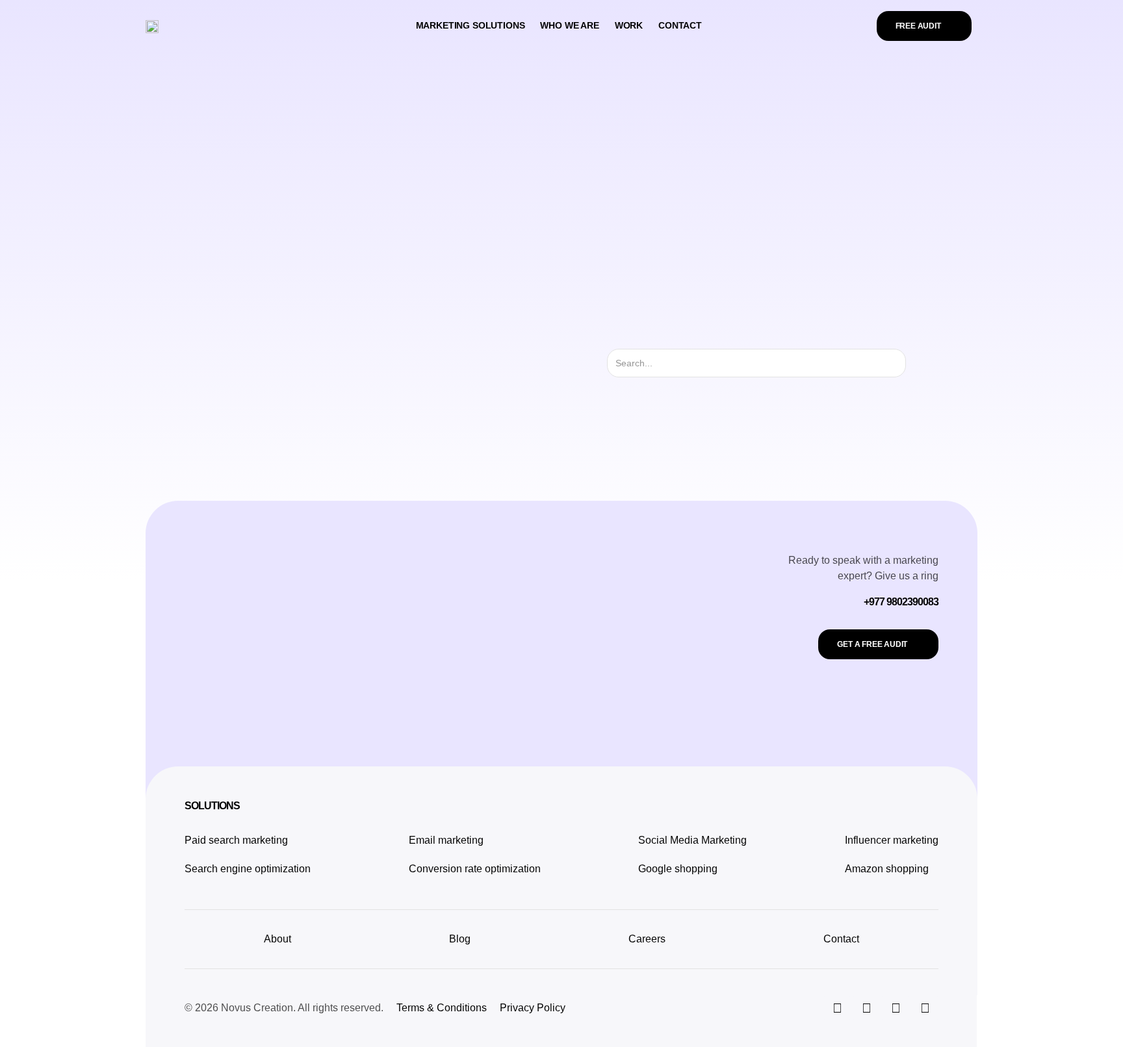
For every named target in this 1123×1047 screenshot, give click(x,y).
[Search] (917, 363)
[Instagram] (837, 1008)
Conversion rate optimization (475, 868)
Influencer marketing (891, 840)
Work (629, 25)
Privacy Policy (532, 1007)
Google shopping (677, 868)
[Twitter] (866, 1008)
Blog (460, 938)
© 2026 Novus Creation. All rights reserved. (284, 1007)
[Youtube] (925, 1008)
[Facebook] (896, 1008)
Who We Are (569, 25)
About (277, 938)
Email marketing (446, 840)
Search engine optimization (248, 868)
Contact (680, 25)
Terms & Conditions (441, 1007)
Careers (646, 938)
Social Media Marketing (692, 840)
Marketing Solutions (470, 25)
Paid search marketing (236, 840)
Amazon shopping (887, 868)
